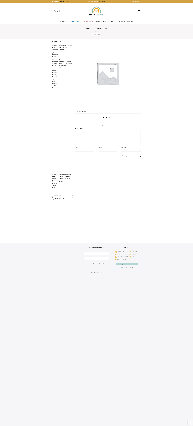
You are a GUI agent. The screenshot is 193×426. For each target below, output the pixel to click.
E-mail (100, 147)
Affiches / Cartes (101, 21)
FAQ (132, 256)
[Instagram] (98, 271)
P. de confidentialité (122, 256)
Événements (121, 21)
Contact (134, 254)
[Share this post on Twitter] (106, 116)
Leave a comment (81, 111)
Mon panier (135, 251)
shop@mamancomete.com (97, 267)
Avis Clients (120, 251)
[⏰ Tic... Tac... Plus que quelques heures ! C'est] (75, 278)
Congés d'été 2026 (63, 1)
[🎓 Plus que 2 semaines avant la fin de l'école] (56, 364)
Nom (76, 147)
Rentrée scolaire (101, 1)
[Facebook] (91, 271)
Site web (123, 147)
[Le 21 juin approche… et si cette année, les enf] (66, 374)
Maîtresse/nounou (87, 21)
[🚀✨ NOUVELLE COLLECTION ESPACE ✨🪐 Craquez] (66, 285)
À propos (130, 21)
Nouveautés (63, 21)
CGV (132, 259)
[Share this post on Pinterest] (109, 116)
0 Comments (96, 34)
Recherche (58, 198)
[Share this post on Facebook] (103, 116)
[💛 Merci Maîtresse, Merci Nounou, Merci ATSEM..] (75, 353)
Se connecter (128, 264)
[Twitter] (95, 271)
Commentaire (79, 128)
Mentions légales (122, 259)
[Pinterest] (101, 271)
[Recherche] (133, 11)
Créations (112, 21)
